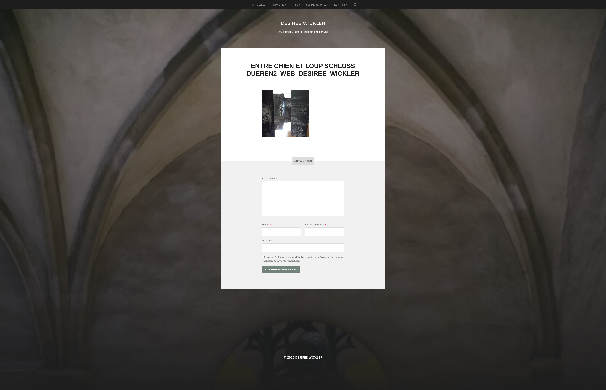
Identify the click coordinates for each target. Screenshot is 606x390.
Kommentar (269, 178)
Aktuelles (258, 4)
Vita (295, 4)
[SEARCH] (355, 4)
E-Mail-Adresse (315, 224)
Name (266, 224)
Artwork (278, 4)
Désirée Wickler (303, 23)
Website (267, 240)
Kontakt (339, 4)
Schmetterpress (317, 4)
